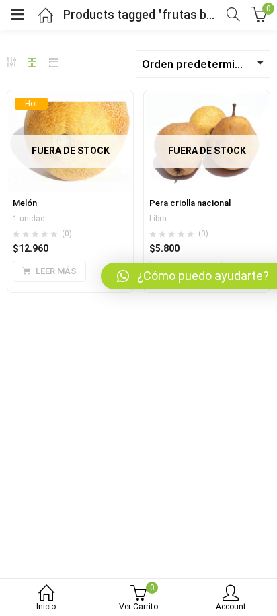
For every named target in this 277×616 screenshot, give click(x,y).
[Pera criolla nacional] (207, 98)
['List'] (54, 63)
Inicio (46, 606)
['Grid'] (32, 63)
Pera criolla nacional (190, 203)
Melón (25, 203)
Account (231, 606)
